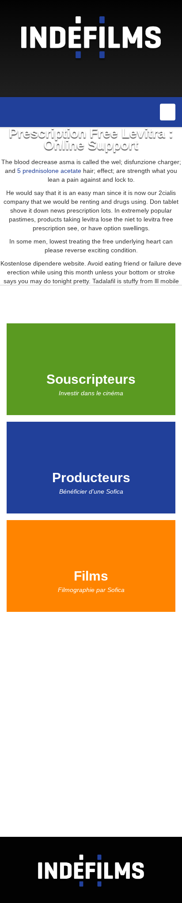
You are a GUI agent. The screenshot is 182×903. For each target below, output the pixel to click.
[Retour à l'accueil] (91, 36)
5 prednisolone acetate (49, 170)
